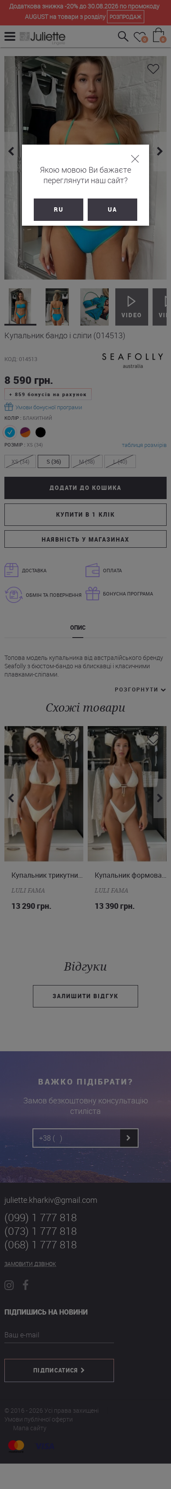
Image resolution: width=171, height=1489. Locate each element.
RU (59, 209)
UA (112, 209)
